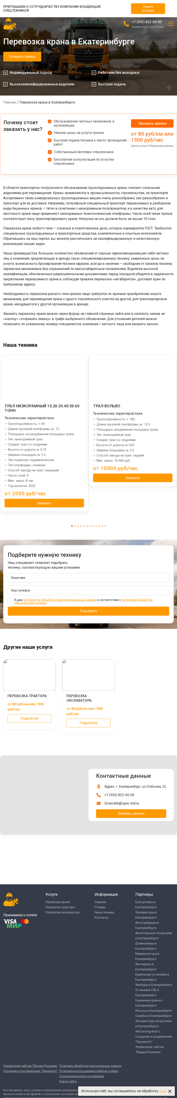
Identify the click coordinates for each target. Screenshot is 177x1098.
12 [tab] (105, 526)
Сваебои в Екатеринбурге (153, 1016)
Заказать (44, 503)
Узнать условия (148, 9)
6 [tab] (87, 526)
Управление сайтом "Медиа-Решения (30, 1066)
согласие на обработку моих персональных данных (59, 600)
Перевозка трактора (60, 907)
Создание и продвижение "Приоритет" (30, 1071)
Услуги (52, 894)
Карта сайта (68, 1081)
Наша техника (104, 912)
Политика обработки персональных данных (90, 1066)
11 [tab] (102, 526)
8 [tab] (93, 526)
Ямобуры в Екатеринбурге (153, 985)
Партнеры (144, 894)
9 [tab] (96, 526)
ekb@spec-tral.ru (126, 803)
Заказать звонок (152, 123)
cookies (164, 1091)
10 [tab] (99, 526)
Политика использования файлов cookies (88, 1071)
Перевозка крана (58, 902)
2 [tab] (75, 526)
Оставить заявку (22, 57)
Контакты (101, 917)
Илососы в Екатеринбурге (153, 1010)
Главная (9, 102)
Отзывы (100, 907)
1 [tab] (72, 526)
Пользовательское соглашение (81, 1076)
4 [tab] (81, 526)
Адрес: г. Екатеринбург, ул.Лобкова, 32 (135, 786)
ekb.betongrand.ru (147, 1031)
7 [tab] (90, 526)
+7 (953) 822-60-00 (147, 22)
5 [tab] (84, 526)
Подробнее (30, 718)
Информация (106, 894)
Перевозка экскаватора (63, 912)
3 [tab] (78, 526)
